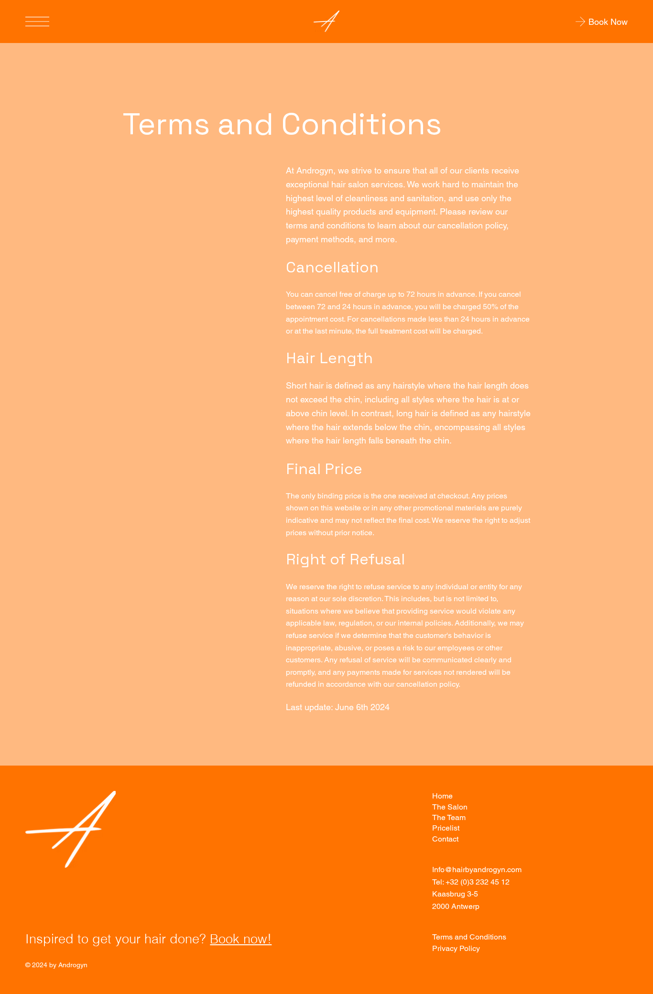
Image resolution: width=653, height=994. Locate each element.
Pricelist (445, 827)
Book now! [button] (241, 939)
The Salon (450, 806)
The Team (449, 817)
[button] (575, 21)
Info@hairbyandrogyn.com (477, 869)
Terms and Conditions (469, 936)
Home (442, 795)
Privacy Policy (456, 948)
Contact (445, 838)
